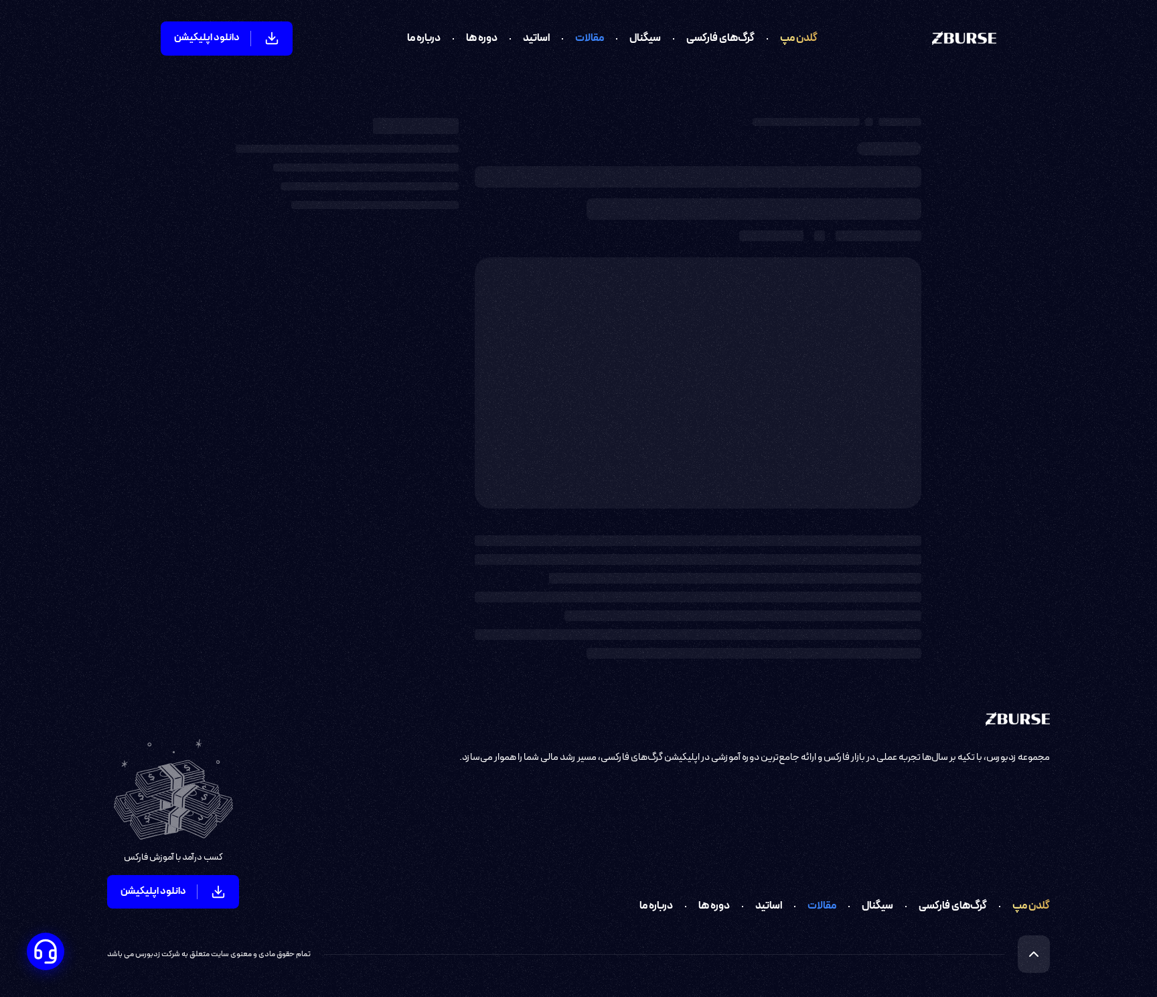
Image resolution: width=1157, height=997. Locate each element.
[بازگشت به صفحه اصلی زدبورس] (964, 38)
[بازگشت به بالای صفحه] (1034, 954)
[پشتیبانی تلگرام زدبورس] (45, 951)
